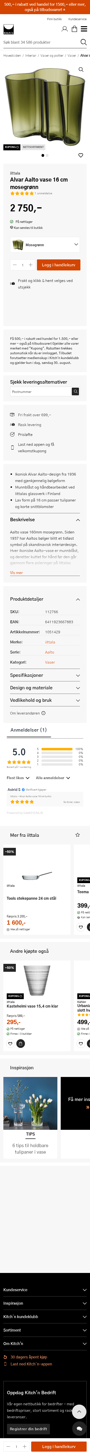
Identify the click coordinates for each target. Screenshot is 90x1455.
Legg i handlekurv (58, 265)
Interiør (30, 55)
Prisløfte (25, 434)
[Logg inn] (65, 29)
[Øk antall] (30, 265)
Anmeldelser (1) (29, 729)
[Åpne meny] (84, 29)
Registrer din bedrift (28, 1428)
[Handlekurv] (74, 29)
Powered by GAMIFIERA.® (25, 813)
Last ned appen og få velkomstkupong (36, 447)
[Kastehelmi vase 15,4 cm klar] (37, 980)
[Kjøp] (20, 1043)
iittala (15, 173)
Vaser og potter (52, 55)
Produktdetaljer (26, 598)
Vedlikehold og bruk (31, 700)
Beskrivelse (22, 519)
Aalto (49, 652)
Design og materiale (31, 687)
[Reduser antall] (14, 265)
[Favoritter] (81, 927)
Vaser (72, 55)
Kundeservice (77, 19)
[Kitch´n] (8, 29)
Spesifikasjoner (26, 675)
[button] (80, 155)
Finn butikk (54, 19)
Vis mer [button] (16, 572)
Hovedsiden (12, 55)
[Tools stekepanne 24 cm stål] (37, 864)
